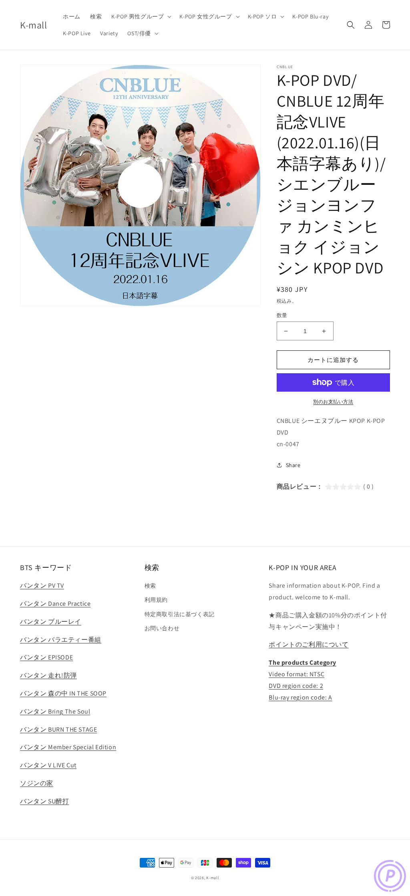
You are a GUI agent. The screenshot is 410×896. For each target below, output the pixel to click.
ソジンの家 (36, 783)
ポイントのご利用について (308, 644)
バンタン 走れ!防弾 (48, 675)
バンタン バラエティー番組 (60, 639)
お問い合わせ (162, 628)
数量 (282, 315)
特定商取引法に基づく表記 (180, 614)
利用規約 (156, 599)
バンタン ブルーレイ (50, 621)
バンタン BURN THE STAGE (58, 729)
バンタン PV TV (42, 585)
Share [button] (293, 465)
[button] (141, 16)
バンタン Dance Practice (55, 603)
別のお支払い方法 (333, 401)
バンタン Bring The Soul (55, 711)
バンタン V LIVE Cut (48, 765)
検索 (150, 585)
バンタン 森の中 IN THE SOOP (63, 693)
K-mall (212, 877)
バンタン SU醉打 (44, 801)
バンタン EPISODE (46, 657)
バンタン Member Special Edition (68, 747)
